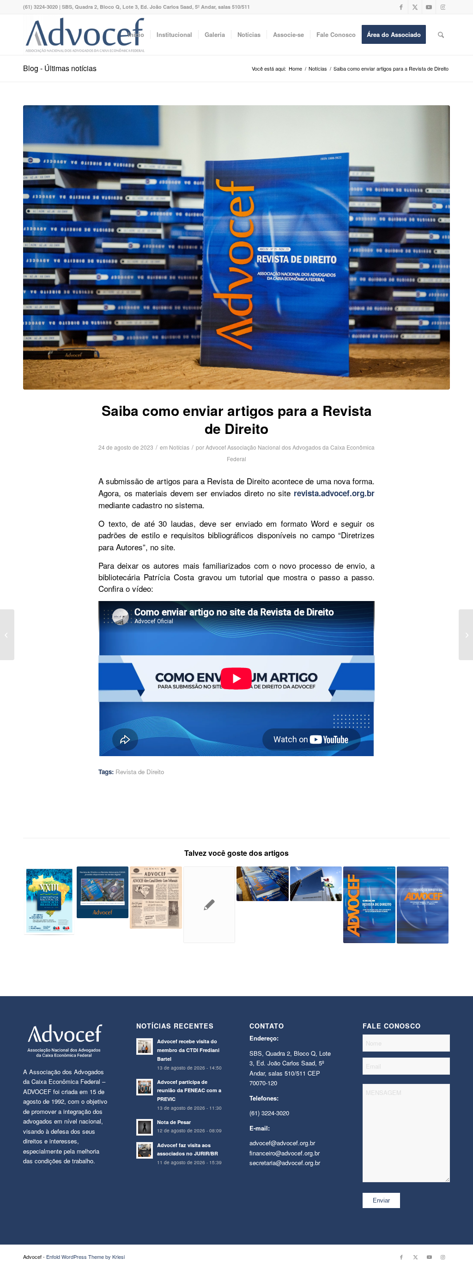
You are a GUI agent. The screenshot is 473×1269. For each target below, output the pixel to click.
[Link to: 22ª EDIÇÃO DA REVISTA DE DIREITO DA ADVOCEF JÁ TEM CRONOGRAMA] (209, 904)
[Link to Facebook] (401, 7)
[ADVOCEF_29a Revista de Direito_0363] (236, 247)
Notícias (179, 447)
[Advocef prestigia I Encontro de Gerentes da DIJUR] (466, 634)
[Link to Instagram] (443, 7)
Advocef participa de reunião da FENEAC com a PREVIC (189, 1090)
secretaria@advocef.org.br (284, 1162)
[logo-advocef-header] (84, 34)
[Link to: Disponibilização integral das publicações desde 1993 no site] (156, 897)
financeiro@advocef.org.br (284, 1153)
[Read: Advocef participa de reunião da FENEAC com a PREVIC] (144, 1087)
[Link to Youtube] (429, 7)
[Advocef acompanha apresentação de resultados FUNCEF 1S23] (7, 634)
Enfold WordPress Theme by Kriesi (85, 1256)
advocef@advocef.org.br (282, 1142)
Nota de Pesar (174, 1122)
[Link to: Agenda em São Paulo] (49, 901)
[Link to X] (415, 7)
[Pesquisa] (441, 34)
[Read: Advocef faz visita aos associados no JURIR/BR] (144, 1150)
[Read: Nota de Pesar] (144, 1127)
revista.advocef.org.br (334, 493)
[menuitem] (136, 34)
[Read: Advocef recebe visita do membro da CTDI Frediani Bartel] (144, 1046)
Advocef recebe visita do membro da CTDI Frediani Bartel (188, 1050)
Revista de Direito (139, 771)
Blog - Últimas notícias (60, 68)
